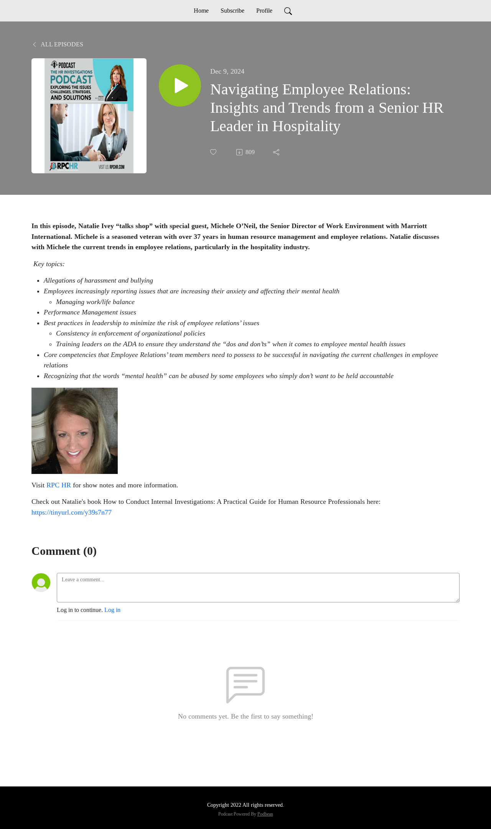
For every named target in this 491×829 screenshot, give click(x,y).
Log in (112, 610)
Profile (264, 10)
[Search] (288, 10)
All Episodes (61, 44)
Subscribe (232, 10)
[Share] (277, 152)
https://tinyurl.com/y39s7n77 (71, 512)
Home (201, 10)
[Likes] (214, 152)
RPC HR (58, 485)
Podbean (265, 814)
